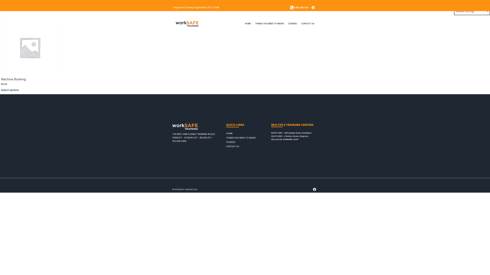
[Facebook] (313, 7)
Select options (10, 90)
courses (292, 23)
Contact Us (307, 23)
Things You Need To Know (269, 23)
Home (248, 23)
